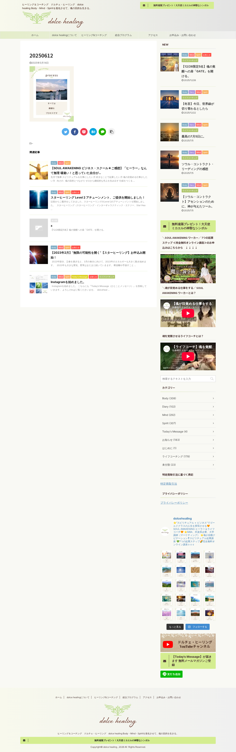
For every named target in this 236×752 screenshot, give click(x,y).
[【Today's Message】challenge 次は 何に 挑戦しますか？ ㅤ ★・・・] (195, 600)
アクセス (153, 35)
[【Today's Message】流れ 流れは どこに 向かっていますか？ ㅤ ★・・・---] (195, 585)
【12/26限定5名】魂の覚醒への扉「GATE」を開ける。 (198, 71)
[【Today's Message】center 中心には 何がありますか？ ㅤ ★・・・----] (181, 571)
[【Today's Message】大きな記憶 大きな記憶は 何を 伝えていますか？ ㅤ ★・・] (181, 600)
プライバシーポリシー (174, 502)
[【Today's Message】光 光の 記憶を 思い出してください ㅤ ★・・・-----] (209, 585)
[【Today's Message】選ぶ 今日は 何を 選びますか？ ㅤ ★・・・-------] (209, 557)
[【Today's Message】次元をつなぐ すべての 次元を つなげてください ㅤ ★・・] (181, 585)
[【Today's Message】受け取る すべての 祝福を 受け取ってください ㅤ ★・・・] (181, 557)
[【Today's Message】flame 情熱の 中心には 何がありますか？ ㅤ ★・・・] (209, 571)
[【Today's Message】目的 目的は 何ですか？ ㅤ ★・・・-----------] (181, 614)
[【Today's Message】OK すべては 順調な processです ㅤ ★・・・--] (166, 557)
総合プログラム (123, 35)
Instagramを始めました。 (68, 282)
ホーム (35, 35)
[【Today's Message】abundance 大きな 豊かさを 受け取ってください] (209, 614)
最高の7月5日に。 (194, 136)
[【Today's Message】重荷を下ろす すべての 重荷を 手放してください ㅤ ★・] (166, 614)
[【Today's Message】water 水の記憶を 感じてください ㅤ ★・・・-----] (166, 571)
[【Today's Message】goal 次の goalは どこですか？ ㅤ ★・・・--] (195, 614)
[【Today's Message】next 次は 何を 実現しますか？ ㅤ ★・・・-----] (166, 585)
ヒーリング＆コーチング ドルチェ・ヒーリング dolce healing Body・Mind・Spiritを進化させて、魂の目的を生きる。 (118, 733)
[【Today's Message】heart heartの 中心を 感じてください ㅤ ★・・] (195, 571)
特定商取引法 (168, 483)
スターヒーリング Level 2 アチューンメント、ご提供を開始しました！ (98, 197)
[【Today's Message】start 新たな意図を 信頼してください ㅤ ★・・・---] (195, 557)
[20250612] (93, 131)
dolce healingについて (64, 35)
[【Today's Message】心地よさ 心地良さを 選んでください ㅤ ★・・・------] (166, 600)
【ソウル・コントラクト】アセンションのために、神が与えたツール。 (198, 201)
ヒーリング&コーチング (94, 35)
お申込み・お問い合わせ (182, 35)
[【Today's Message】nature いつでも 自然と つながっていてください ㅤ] (209, 600)
